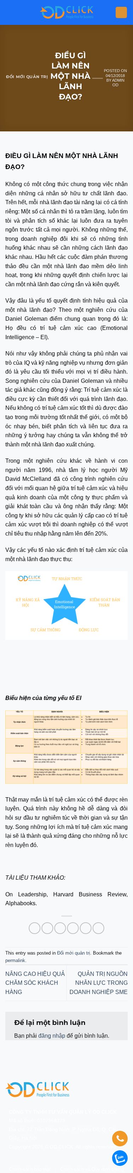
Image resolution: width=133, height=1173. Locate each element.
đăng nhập (51, 1036)
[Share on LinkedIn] (98, 928)
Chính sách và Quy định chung (92, 1169)
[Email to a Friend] (73, 928)
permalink (15, 960)
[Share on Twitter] (60, 928)
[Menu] (121, 12)
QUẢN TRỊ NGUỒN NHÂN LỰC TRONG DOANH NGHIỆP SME (99, 983)
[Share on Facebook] (47, 928)
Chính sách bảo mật (30, 1169)
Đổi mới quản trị (27, 76)
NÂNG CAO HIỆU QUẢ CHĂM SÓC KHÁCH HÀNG (35, 983)
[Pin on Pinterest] (86, 928)
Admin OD (118, 82)
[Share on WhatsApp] (34, 928)
